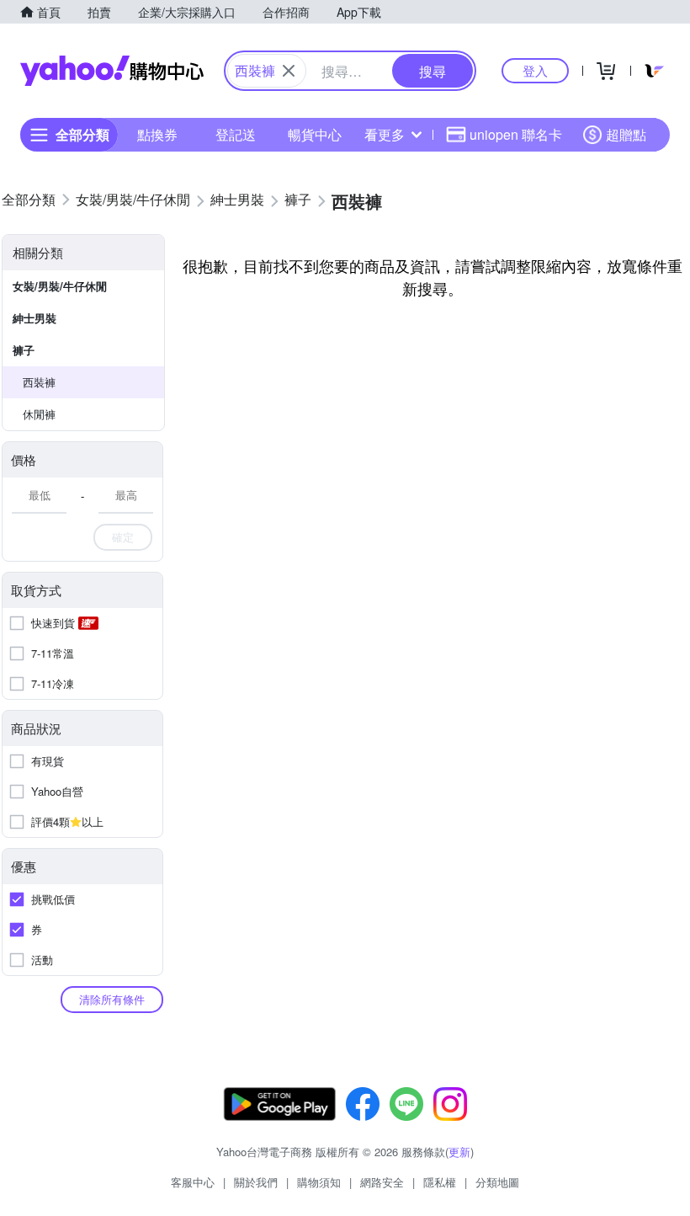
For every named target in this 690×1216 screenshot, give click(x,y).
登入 (535, 70)
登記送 (235, 134)
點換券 (157, 134)
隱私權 (439, 1182)
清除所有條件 (112, 999)
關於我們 (256, 1182)
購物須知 (319, 1182)
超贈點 (626, 134)
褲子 (23, 350)
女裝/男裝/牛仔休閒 (60, 286)
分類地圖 (497, 1182)
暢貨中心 (315, 134)
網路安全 (382, 1182)
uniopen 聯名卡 (516, 134)
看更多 (384, 134)
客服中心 (193, 1182)
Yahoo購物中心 (112, 71)
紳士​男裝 (34, 318)
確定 (123, 537)
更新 (459, 1152)
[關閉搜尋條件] (289, 71)
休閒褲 (39, 414)
